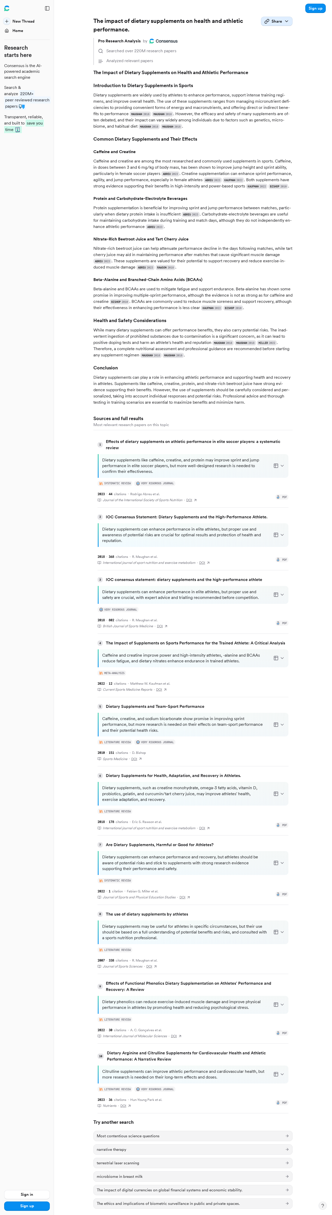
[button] (315, 8)
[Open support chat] (323, 1205)
